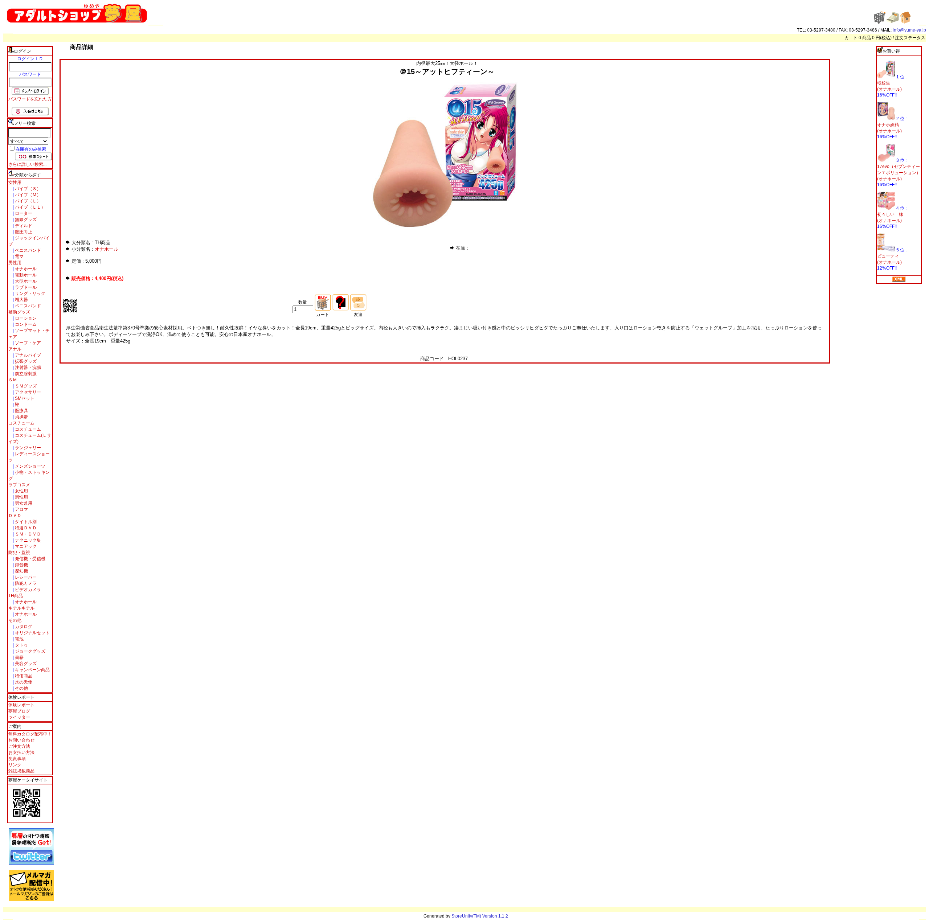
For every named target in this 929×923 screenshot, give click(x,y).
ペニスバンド (27, 250)
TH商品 (15, 595)
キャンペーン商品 (32, 669)
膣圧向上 (23, 231)
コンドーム (25, 324)
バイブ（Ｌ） (27, 201)
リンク (14, 764)
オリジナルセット (32, 632)
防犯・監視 (19, 552)
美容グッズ (25, 663)
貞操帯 (21, 416)
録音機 (21, 564)
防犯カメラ (25, 583)
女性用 (14, 182)
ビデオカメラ (27, 589)
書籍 (19, 657)
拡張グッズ (25, 361)
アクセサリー (27, 392)
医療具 (21, 410)
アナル (14, 349)
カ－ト (851, 37)
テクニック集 (27, 540)
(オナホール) (889, 89)
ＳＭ (12, 379)
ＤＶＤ (14, 515)
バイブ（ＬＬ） (29, 207)
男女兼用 (23, 503)
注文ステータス (910, 37)
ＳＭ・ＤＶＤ (27, 534)
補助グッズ (19, 312)
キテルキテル (21, 608)
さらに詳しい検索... (27, 164)
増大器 (21, 299)
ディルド (23, 225)
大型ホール (25, 281)
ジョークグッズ (29, 651)
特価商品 (23, 675)
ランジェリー (27, 447)
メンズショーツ (29, 466)
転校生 (883, 83)
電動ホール (25, 275)
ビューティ (888, 256)
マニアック (25, 546)
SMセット (24, 398)
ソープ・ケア (27, 342)
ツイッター (19, 717)
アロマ (21, 509)
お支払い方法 (21, 752)
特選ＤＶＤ (25, 527)
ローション (25, 318)
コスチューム (21, 423)
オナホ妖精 (888, 124)
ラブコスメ (19, 484)
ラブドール (25, 287)
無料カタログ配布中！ (30, 734)
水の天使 (23, 682)
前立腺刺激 (25, 373)
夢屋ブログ (19, 711)
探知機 (21, 571)
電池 (19, 638)
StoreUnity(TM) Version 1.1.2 (479, 916)
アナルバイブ (27, 355)
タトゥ (21, 645)
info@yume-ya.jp (909, 30)
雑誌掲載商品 (21, 771)
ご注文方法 (19, 746)
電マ (19, 256)
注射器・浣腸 (27, 367)
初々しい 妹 (890, 214)
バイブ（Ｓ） (27, 188)
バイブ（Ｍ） (27, 194)
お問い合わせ (21, 740)
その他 (14, 620)
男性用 (14, 262)
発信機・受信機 (29, 558)
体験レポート (21, 704)
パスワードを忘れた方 (30, 99)
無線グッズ (25, 219)
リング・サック (29, 293)
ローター (23, 213)
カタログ (23, 626)
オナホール (25, 268)
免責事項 (17, 758)
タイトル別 (25, 521)
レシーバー (25, 577)
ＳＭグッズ (25, 386)
